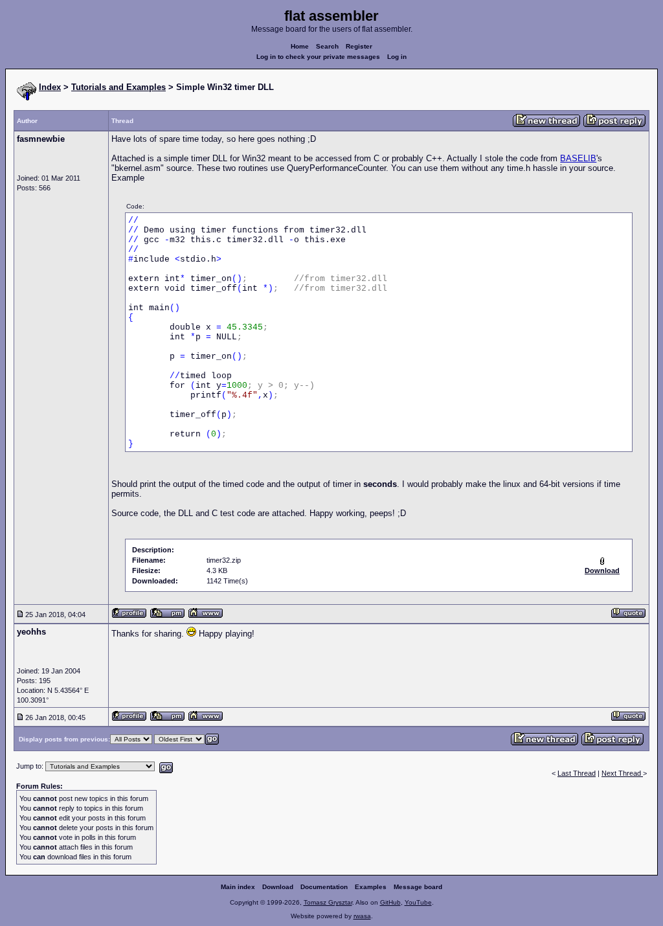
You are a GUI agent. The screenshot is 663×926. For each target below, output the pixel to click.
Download (277, 886)
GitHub (390, 902)
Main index (238, 886)
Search (327, 46)
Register (359, 46)
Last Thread (576, 773)
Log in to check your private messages (318, 56)
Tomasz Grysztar (328, 902)
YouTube (418, 902)
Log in (397, 56)
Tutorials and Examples (118, 87)
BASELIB (578, 158)
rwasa (362, 916)
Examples (371, 886)
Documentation (324, 886)
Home (300, 46)
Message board (418, 886)
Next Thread (622, 773)
